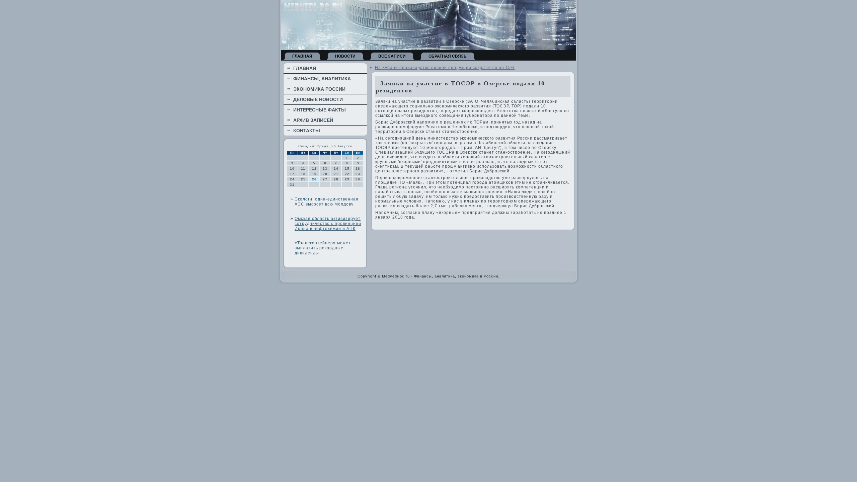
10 (292, 168)
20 (325, 174)
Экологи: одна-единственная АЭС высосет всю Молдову (327, 202)
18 (303, 174)
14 (336, 168)
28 (336, 179)
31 (292, 184)
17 (292, 174)
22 (347, 174)
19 (314, 174)
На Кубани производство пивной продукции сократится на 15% (445, 67)
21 (336, 174)
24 (292, 179)
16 (358, 168)
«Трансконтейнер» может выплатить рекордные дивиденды (323, 248)
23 (358, 174)
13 (325, 168)
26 (314, 179)
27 (325, 179)
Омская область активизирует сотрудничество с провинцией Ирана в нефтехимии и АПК (328, 223)
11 (303, 168)
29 (347, 179)
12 (314, 168)
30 (358, 179)
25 (303, 179)
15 (347, 168)
